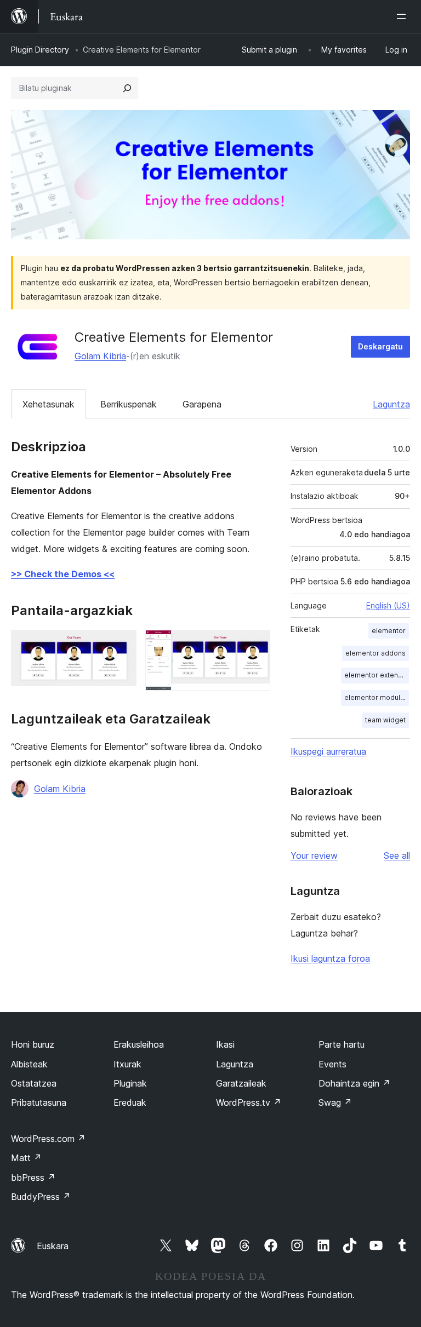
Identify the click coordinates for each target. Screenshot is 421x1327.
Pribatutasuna (38, 1102)
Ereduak (129, 1102)
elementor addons (375, 653)
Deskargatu (380, 346)
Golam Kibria (100, 356)
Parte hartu (341, 1044)
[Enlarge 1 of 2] (121, 644)
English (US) (388, 605)
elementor (389, 631)
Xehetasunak (48, 404)
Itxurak (127, 1064)
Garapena (202, 404)
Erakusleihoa (138, 1044)
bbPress (33, 1177)
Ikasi (225, 1044)
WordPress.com (48, 1138)
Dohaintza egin (354, 1083)
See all (397, 855)
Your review (314, 855)
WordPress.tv (248, 1102)
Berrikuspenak (128, 404)
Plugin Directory (40, 49)
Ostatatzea (33, 1083)
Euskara (53, 1245)
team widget (385, 720)
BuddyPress (41, 1196)
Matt (26, 1157)
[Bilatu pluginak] (127, 88)
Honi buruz (32, 1044)
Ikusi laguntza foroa (330, 958)
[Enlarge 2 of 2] (255, 644)
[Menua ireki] (403, 16)
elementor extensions (376, 675)
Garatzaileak (241, 1083)
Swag (335, 1102)
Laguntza (391, 404)
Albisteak (29, 1064)
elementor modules (376, 697)
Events (332, 1064)
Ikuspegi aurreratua (328, 751)
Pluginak (130, 1083)
